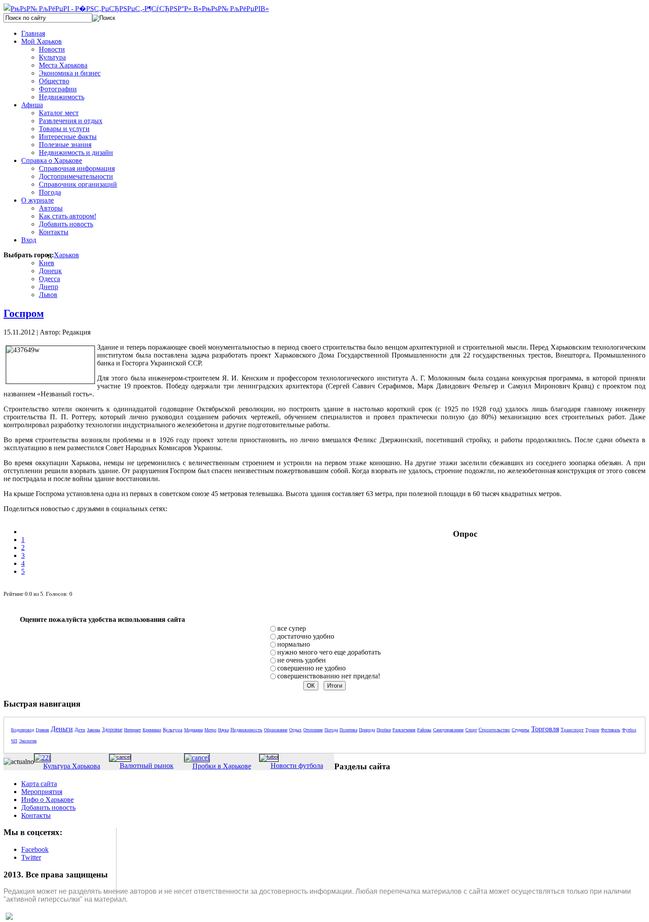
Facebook (35, 849)
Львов (48, 294)
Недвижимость (246, 729)
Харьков (66, 255)
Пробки (384, 729)
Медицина (193, 729)
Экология (28, 740)
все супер (291, 628)
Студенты (520, 729)
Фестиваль (610, 729)
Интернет (132, 729)
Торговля (545, 729)
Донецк (50, 271)
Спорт (471, 729)
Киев (46, 263)
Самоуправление (448, 729)
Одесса (49, 278)
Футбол (629, 729)
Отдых (295, 729)
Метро (210, 729)
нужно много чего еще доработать (329, 652)
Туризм (592, 729)
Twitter (31, 857)
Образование (275, 729)
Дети (80, 729)
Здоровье (112, 729)
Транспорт (572, 729)
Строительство (494, 729)
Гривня (42, 729)
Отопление (313, 729)
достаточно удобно (305, 636)
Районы (424, 729)
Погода (331, 729)
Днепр (48, 286)
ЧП (14, 740)
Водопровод (22, 729)
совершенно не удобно (311, 668)
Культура (172, 729)
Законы (93, 729)
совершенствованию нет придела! (328, 676)
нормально (293, 644)
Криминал (152, 729)
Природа (367, 729)
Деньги (62, 729)
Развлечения (403, 729)
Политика (348, 729)
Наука (223, 729)
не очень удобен (301, 660)
